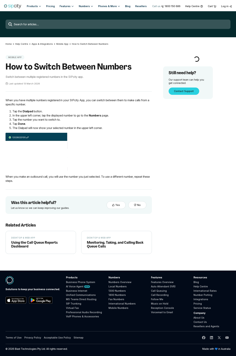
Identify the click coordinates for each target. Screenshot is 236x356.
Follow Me (157, 299)
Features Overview (162, 282)
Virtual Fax (72, 308)
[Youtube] (227, 337)
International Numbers (122, 303)
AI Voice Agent (77, 286)
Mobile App (62, 44)
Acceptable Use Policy (57, 337)
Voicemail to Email (162, 312)
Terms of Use (14, 337)
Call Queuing (159, 290)
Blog (196, 282)
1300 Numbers (117, 290)
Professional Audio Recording (84, 312)
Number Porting (202, 294)
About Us (198, 317)
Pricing (197, 303)
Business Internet (76, 290)
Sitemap (78, 337)
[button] (34, 6)
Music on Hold (159, 303)
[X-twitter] (219, 337)
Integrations (200, 299)
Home (9, 44)
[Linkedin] (211, 337)
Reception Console (162, 307)
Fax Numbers (116, 299)
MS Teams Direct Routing (81, 299)
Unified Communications (81, 295)
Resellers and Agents (206, 326)
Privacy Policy (32, 337)
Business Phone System (80, 282)
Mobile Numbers (118, 307)
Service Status (202, 307)
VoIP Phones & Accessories (82, 316)
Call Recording (160, 294)
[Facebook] (203, 337)
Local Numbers (117, 286)
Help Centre (21, 44)
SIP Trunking (73, 303)
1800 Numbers (117, 294)
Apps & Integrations (42, 44)
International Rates (205, 290)
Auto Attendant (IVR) (163, 286)
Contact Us (200, 321)
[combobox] (118, 24)
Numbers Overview (119, 282)
